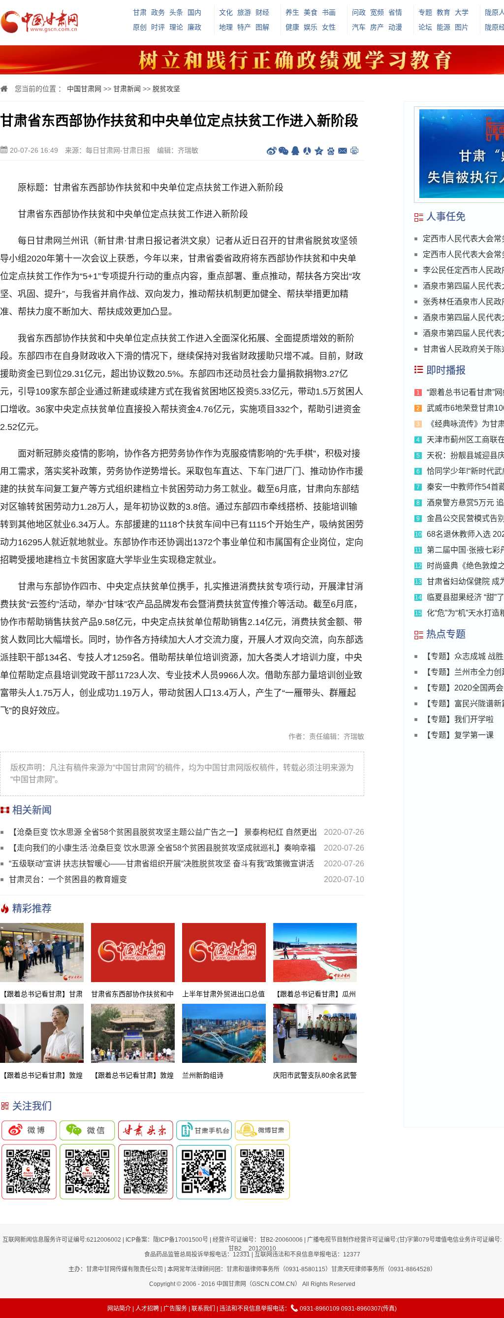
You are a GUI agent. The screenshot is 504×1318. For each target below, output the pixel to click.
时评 (158, 27)
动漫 (395, 27)
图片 (462, 27)
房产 (377, 27)
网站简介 (119, 1308)
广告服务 (175, 1308)
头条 (176, 12)
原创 (140, 27)
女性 (329, 27)
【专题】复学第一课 (458, 735)
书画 (329, 12)
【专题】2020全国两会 (463, 688)
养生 (292, 12)
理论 (176, 27)
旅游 (244, 12)
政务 (158, 12)
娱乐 (310, 27)
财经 (262, 12)
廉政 (194, 27)
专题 (425, 12)
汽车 (359, 27)
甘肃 (140, 12)
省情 (395, 12)
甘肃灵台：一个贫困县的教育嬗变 (68, 879)
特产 (244, 27)
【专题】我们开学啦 (458, 719)
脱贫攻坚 (166, 89)
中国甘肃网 (84, 89)
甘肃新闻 (127, 89)
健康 (292, 27)
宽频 (377, 12)
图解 (262, 27)
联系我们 (203, 1308)
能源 (443, 27)
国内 (194, 12)
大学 (462, 12)
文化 (226, 12)
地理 (226, 27)
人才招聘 (147, 1308)
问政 (359, 12)
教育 (443, 12)
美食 (310, 12)
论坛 (425, 27)
